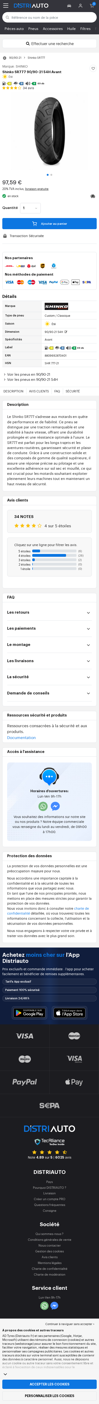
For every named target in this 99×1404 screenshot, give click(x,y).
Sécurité (73, 391)
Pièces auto (14, 28)
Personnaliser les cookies (49, 1395)
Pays (49, 1182)
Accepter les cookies (50, 1384)
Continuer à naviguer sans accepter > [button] (69, 1324)
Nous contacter (49, 1245)
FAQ (57, 391)
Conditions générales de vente (49, 1239)
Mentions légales (49, 1263)
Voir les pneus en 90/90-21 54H (32, 379)
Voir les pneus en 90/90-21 (28, 374)
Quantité (10, 208)
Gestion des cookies (49, 1251)
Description (13, 391)
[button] (69, 5)
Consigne (49, 1210)
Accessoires (53, 28)
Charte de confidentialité (49, 1268)
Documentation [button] (21, 737)
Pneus (33, 28)
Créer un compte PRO (49, 1199)
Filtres (85, 28)
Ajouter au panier (53, 223)
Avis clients (39, 391)
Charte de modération (49, 1274)
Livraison (49, 1193)
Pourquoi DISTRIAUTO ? (49, 1187)
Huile (71, 28)
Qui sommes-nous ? (49, 1234)
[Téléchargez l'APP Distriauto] (29, 1013)
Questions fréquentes (49, 1205)
